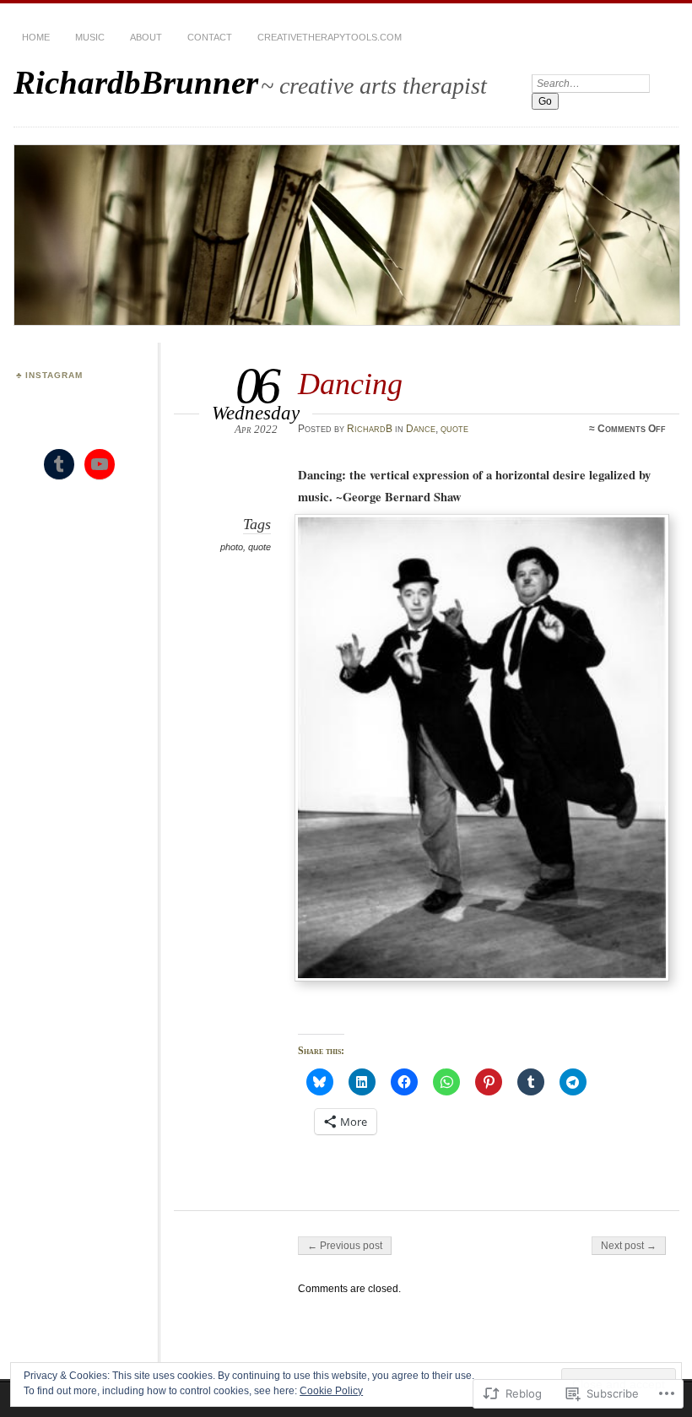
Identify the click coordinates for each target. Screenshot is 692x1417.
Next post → (629, 1246)
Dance (420, 429)
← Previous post (344, 1246)
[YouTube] (99, 464)
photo (231, 547)
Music (90, 37)
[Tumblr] (59, 464)
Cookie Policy (331, 1391)
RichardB (369, 429)
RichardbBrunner (136, 82)
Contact (209, 37)
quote (454, 429)
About (146, 37)
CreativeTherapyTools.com (329, 37)
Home (36, 37)
